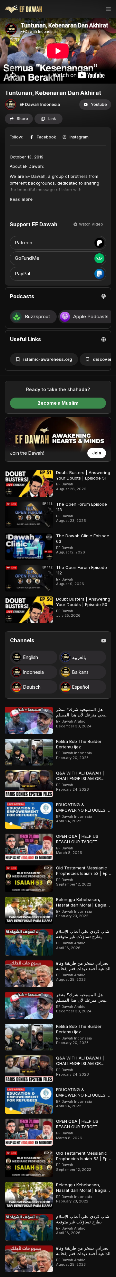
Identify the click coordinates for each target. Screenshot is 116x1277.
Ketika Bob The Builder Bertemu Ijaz (79, 744)
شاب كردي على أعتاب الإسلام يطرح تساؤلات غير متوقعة (82, 934)
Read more (21, 199)
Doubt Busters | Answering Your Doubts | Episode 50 (83, 601)
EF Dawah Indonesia (40, 104)
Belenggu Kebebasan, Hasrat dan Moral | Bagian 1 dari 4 (82, 905)
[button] (95, 104)
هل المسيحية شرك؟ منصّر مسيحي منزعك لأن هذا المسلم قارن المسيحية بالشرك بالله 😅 (83, 717)
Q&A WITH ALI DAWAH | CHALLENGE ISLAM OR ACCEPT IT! (80, 778)
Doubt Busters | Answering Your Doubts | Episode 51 (83, 475)
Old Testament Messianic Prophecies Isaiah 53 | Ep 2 (82, 873)
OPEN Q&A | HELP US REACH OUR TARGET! (77, 839)
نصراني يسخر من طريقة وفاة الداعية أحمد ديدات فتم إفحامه (83, 965)
